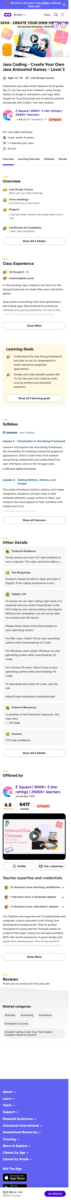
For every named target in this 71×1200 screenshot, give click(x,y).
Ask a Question (53, 866)
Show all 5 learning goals (34, 398)
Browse (18, 14)
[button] (34, 887)
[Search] (56, 14)
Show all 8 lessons (34, 520)
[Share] (56, 25)
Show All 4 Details (34, 241)
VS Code (14, 723)
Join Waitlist (55, 1193)
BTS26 (45, 3)
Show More (34, 325)
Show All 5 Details (34, 753)
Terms (31, 6)
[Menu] (62, 14)
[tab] (8, 159)
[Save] (63, 25)
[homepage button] (7, 14)
